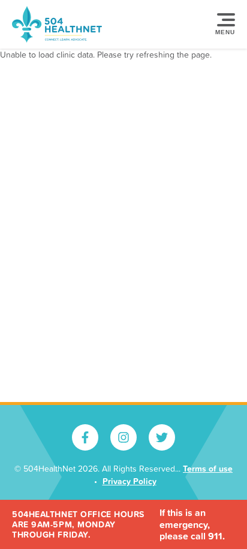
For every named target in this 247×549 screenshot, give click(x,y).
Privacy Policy (129, 481)
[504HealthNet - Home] (57, 24)
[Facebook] (85, 437)
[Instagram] (123, 437)
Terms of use (208, 469)
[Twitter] (162, 437)
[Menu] (223, 25)
